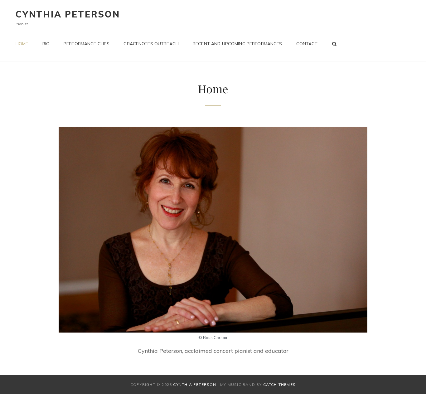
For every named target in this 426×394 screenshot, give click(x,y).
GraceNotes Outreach (151, 43)
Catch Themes (279, 384)
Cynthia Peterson (68, 14)
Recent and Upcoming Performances (237, 43)
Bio (46, 43)
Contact (307, 43)
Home (22, 43)
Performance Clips (86, 43)
